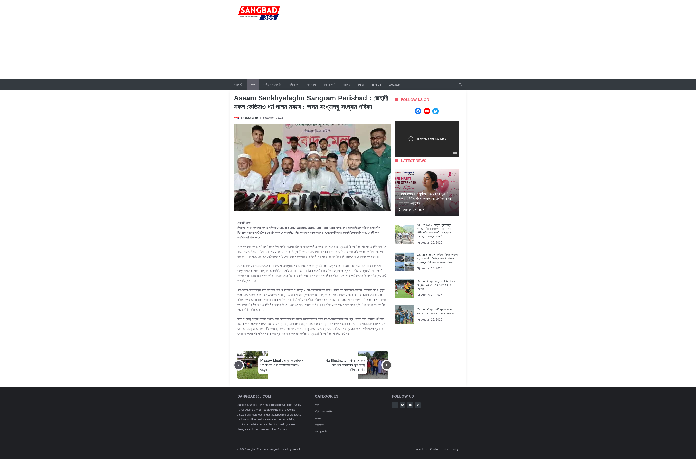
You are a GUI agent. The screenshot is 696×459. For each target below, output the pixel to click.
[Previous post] (238, 365)
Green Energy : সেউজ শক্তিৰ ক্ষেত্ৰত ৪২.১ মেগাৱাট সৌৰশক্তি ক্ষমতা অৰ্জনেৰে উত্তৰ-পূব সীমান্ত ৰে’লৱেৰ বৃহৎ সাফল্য (437, 258)
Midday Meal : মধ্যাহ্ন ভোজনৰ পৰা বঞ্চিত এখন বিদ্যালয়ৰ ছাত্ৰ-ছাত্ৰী (281, 365)
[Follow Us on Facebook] (395, 405)
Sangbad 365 (251, 117)
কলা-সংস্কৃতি (329, 84)
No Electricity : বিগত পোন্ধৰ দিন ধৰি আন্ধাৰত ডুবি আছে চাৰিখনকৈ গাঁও (345, 365)
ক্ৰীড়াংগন (293, 84)
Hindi (361, 84)
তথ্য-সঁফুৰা (311, 84)
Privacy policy (451, 449)
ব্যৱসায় (346, 84)
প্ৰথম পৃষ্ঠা (238, 84)
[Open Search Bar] (460, 84)
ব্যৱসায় (318, 418)
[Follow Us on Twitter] (402, 405)
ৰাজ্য (253, 84)
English (376, 84)
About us (421, 449)
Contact (434, 449)
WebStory (395, 84)
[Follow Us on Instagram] (410, 405)
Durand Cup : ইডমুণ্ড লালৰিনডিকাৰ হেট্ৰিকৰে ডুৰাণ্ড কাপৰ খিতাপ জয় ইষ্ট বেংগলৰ (436, 285)
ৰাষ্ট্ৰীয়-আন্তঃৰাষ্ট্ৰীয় (272, 84)
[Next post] (386, 365)
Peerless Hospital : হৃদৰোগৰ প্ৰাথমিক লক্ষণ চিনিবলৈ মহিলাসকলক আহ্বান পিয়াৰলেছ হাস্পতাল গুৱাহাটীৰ (425, 198)
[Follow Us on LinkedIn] (418, 405)
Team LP (297, 449)
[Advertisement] (348, 52)
